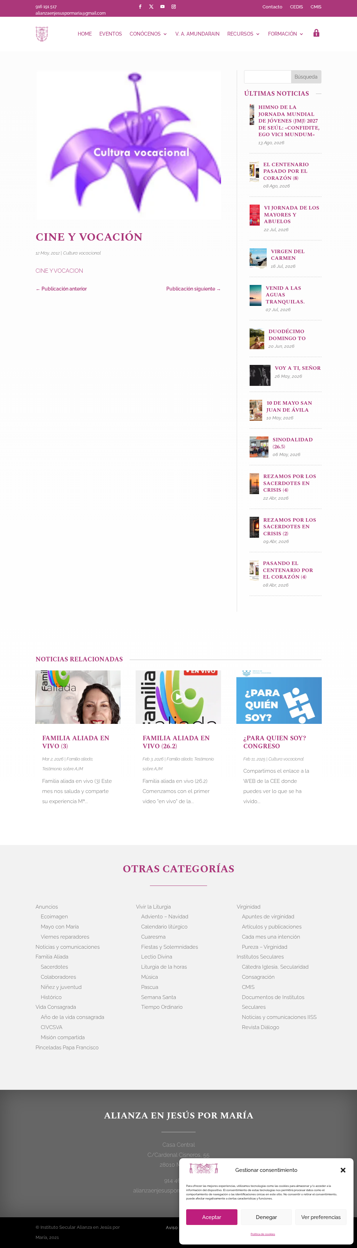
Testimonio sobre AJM (62, 768)
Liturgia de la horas (164, 967)
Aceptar (211, 1217)
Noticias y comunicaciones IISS (279, 1017)
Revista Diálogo (260, 1027)
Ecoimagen (54, 916)
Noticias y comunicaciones (68, 947)
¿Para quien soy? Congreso (274, 742)
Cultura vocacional (82, 253)
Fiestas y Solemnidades (169, 947)
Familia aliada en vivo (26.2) (176, 742)
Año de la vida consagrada (72, 1017)
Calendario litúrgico (164, 927)
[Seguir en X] (151, 6)
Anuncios (47, 907)
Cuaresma (153, 937)
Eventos (110, 34)
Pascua (149, 987)
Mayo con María (60, 927)
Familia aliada (79, 759)
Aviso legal (178, 1227)
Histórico (51, 997)
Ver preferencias (321, 1217)
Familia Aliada (52, 957)
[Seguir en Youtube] (162, 6)
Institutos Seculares (260, 957)
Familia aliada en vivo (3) (75, 742)
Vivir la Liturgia (153, 907)
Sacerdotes (54, 967)
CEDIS (296, 7)
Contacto (272, 7)
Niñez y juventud (61, 987)
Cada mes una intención (271, 937)
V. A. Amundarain (197, 34)
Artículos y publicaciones (272, 927)
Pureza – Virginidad (264, 947)
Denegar (266, 1217)
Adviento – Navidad (164, 916)
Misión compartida (63, 1037)
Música (149, 977)
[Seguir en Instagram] (173, 6)
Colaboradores (58, 977)
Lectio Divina (156, 957)
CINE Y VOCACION (59, 270)
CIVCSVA (51, 1027)
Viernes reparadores (65, 937)
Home (85, 34)
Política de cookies (263, 1234)
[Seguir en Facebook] (140, 6)
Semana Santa (158, 997)
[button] (343, 1170)
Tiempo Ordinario (162, 1007)
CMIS (316, 7)
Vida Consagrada (56, 1007)
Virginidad (248, 907)
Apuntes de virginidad (268, 916)
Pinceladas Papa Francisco (67, 1047)
